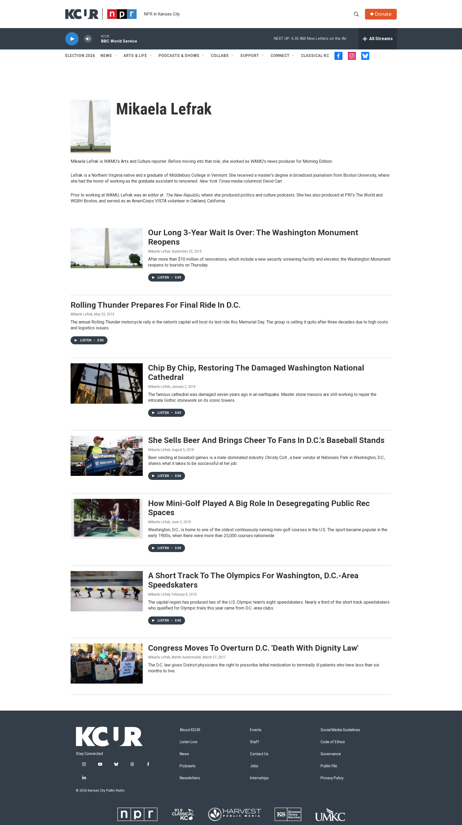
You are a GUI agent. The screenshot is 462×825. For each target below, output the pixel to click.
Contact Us (259, 754)
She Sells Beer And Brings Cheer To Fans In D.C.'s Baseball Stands (266, 440)
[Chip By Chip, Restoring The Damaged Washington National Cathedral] (107, 383)
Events (255, 730)
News (106, 55)
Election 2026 (80, 55)
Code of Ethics (333, 742)
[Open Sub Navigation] (116, 55)
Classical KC (315, 55)
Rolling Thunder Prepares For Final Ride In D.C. (156, 305)
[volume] (88, 39)
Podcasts (187, 766)
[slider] (96, 38)
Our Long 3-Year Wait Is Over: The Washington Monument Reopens (253, 237)
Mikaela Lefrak (159, 251)
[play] (72, 39)
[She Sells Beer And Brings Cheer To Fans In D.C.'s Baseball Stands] (107, 456)
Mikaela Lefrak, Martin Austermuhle (174, 657)
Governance (331, 754)
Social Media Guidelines (340, 730)
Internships (259, 778)
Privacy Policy (332, 778)
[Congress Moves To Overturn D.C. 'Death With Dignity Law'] (107, 663)
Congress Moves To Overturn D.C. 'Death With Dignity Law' (253, 648)
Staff (254, 742)
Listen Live (188, 742)
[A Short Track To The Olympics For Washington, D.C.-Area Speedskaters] (107, 591)
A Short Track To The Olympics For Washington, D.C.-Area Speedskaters (253, 580)
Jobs (254, 766)
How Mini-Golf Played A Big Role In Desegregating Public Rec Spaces (259, 508)
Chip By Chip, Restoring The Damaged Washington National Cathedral (256, 372)
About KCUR (190, 730)
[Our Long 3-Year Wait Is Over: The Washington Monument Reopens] (107, 248)
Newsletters (190, 778)
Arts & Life (135, 55)
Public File (329, 766)
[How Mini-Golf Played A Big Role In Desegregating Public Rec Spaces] (107, 519)
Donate (383, 14)
